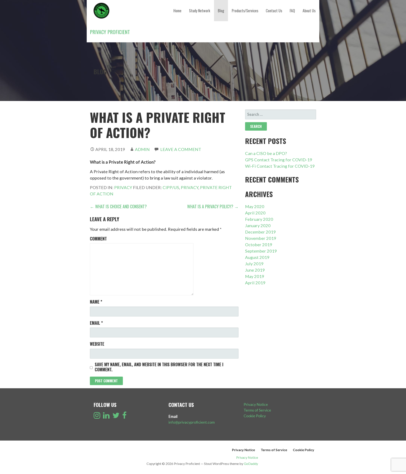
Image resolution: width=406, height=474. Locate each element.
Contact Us (274, 10)
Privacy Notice (256, 404)
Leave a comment (180, 149)
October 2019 (258, 244)
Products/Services (245, 10)
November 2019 (260, 238)
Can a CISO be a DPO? (266, 153)
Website (97, 344)
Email (96, 323)
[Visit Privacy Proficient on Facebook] (124, 416)
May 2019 (254, 276)
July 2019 (254, 263)
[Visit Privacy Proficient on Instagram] (97, 416)
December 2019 (260, 231)
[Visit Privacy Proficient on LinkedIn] (106, 416)
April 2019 (255, 282)
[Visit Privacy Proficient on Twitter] (115, 416)
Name (96, 301)
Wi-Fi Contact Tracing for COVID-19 (280, 166)
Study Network (199, 10)
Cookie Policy (255, 415)
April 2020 (255, 212)
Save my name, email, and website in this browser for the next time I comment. (159, 367)
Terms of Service (257, 410)
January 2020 (258, 225)
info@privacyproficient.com (192, 422)
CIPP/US (171, 187)
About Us (309, 10)
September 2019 (261, 250)
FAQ (292, 10)
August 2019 (257, 257)
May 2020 (254, 206)
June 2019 (255, 269)
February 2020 (259, 219)
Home (177, 10)
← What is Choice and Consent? (118, 206)
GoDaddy (251, 464)
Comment (98, 238)
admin (142, 149)
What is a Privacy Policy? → (213, 206)
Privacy (123, 187)
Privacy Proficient (110, 32)
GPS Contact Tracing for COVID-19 (278, 159)
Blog (221, 10)
